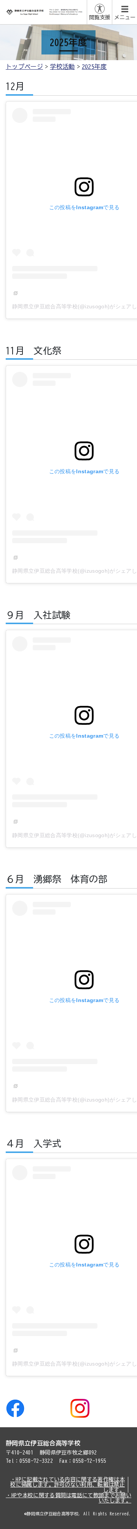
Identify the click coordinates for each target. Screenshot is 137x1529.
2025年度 (94, 67)
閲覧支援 (99, 17)
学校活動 (62, 67)
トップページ (24, 67)
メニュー (124, 17)
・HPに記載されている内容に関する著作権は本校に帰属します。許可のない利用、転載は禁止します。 (67, 1485)
